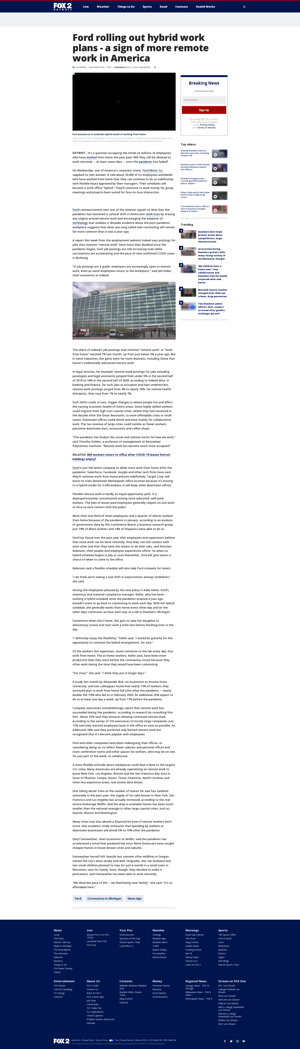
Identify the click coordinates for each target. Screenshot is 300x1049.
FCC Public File (94, 1008)
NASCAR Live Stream (229, 999)
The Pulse (59, 938)
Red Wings (223, 960)
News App (134, 898)
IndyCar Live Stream (228, 1003)
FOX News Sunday (63, 968)
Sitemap (91, 1023)
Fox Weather (158, 953)
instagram (237, 1041)
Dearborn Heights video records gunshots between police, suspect (194, 181)
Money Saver (192, 957)
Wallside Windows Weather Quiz (133, 987)
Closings (156, 934)
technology (80, 223)
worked (92, 157)
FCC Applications (95, 1011)
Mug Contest (192, 942)
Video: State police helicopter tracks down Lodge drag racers (195, 195)
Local (56, 934)
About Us (93, 981)
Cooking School (193, 949)
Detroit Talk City (62, 942)
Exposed (124, 1002)
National (58, 957)
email (243, 1041)
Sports (223, 930)
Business (58, 960)
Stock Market (159, 993)
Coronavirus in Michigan (104, 898)
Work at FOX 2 (94, 993)
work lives (153, 214)
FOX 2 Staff (92, 985)
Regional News (195, 981)
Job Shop (91, 1000)
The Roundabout (62, 949)
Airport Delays (159, 949)
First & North (225, 938)
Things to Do (60, 964)
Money (157, 981)
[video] (220, 153)
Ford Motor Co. (152, 170)
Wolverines (223, 945)
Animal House (159, 957)
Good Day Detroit (194, 934)
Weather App (159, 938)
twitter (231, 1041)
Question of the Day (130, 938)
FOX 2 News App (95, 996)
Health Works (192, 945)
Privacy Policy (207, 124)
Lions (221, 942)
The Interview (61, 953)
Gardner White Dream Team (131, 993)
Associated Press (96, 67)
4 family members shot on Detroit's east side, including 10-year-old (195, 153)
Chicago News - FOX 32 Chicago (197, 987)
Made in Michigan (63, 945)
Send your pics (127, 934)
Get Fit (188, 953)
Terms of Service (206, 127)
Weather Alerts (160, 942)
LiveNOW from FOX (97, 941)
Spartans (222, 949)
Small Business (160, 996)
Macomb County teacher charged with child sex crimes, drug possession (212, 293)
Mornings (192, 930)
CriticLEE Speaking (63, 989)
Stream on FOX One (232, 981)
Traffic (155, 945)
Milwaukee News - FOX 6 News (198, 993)
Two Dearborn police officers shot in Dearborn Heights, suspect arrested (195, 208)
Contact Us (92, 989)
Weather (158, 930)
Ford (109, 67)
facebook (225, 1041)
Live (89, 930)
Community (92, 1004)
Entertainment (64, 981)
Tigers (221, 957)
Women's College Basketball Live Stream (229, 1015)
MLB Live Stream (227, 995)
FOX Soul (91, 945)
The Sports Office (227, 934)
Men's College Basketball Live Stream (231, 1008)
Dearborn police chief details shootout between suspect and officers (195, 167)
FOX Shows (59, 985)
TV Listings (59, 993)
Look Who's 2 (126, 945)
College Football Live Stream (228, 991)
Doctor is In (191, 960)
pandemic (145, 161)
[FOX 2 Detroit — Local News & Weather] (64, 6)
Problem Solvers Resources (101, 1019)
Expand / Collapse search (244, 6)
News (58, 930)
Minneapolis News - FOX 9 (198, 998)
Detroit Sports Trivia (130, 942)
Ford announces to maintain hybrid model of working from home (109, 134)
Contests (58, 996)
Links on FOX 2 (193, 964)
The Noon (190, 938)
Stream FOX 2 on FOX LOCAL (98, 936)
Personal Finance (161, 985)
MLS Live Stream (226, 1023)
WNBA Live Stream (228, 1020)
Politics (57, 972)
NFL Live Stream (226, 985)
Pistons (222, 953)
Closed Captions (95, 1015)
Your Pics (126, 930)
